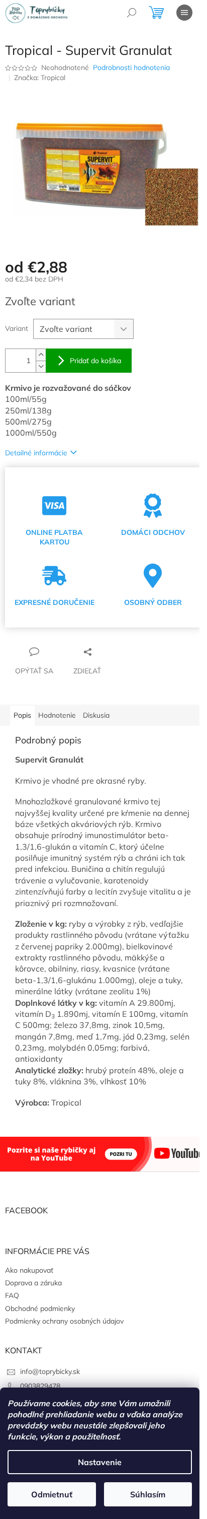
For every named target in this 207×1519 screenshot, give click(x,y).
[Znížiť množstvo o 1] (41, 361)
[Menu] (184, 13)
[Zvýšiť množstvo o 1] (41, 349)
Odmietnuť (51, 1494)
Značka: (39, 77)
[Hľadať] (132, 13)
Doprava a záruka (33, 1287)
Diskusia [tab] (96, 709)
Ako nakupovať (29, 1274)
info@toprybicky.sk (50, 1375)
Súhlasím (147, 1494)
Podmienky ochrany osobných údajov (64, 1325)
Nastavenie (100, 1462)
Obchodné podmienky (40, 1312)
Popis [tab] (22, 709)
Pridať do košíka (95, 355)
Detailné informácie (36, 446)
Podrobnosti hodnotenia (131, 67)
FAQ (12, 1299)
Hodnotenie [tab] (57, 709)
